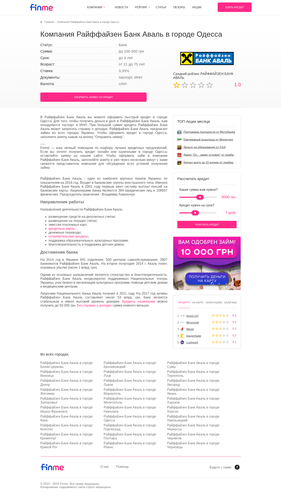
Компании (94, 7)
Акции (196, 7)
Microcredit (192, 322)
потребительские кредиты (68, 236)
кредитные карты (62, 228)
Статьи (161, 7)
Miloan (190, 329)
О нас (104, 466)
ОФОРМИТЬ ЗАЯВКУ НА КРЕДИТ (93, 97)
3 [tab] (226, 284)
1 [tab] (212, 284)
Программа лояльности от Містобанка (209, 131)
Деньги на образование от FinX (204, 147)
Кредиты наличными (138, 301)
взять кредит (234, 7)
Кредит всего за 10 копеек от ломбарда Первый (215, 162)
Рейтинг (141, 7)
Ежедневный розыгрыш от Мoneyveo (208, 139)
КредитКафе (193, 336)
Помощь (122, 466)
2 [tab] (219, 284)
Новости (121, 7)
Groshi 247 (192, 316)
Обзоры (179, 7)
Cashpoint (192, 342)
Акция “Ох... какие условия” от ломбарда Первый (216, 154)
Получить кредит (207, 224)
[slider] (200, 197)
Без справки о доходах (94, 305)
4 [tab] (233, 284)
